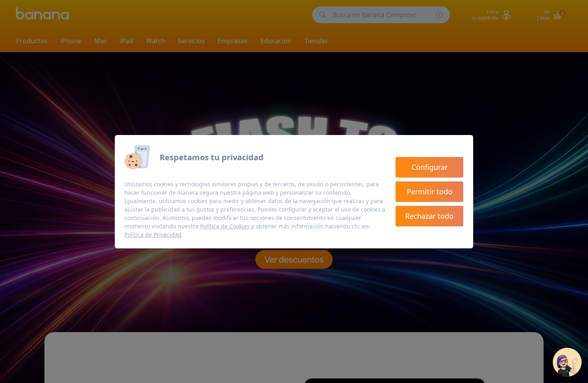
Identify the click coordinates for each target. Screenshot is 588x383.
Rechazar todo (429, 216)
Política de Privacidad (153, 234)
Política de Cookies (225, 226)
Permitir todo (429, 191)
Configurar (430, 167)
